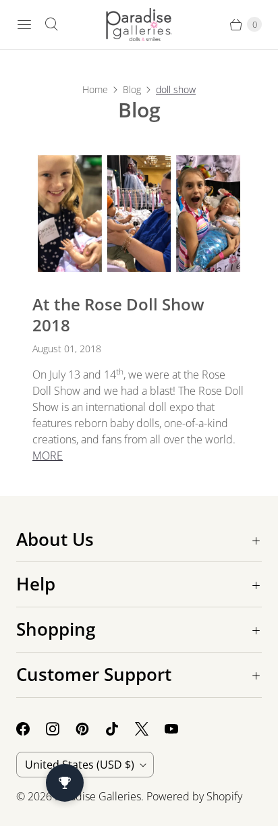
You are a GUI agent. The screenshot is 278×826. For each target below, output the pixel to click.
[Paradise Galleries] (139, 24)
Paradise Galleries (98, 796)
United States (79, 764)
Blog (132, 89)
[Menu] (24, 24)
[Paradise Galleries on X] (150, 729)
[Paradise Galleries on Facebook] (31, 729)
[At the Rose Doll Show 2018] (139, 214)
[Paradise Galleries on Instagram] (61, 729)
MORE (47, 455)
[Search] (51, 24)
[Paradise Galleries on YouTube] (179, 729)
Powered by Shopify (194, 796)
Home (95, 89)
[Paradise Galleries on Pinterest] (90, 729)
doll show (176, 89)
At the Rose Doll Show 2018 (118, 314)
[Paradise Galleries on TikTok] (120, 729)
